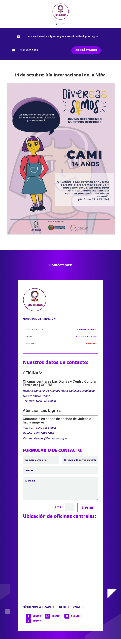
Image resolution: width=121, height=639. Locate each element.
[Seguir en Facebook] (28, 616)
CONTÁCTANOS (86, 50)
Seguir (37, 615)
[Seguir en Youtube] (66, 616)
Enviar (87, 507)
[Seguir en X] (28, 621)
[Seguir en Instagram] (47, 616)
